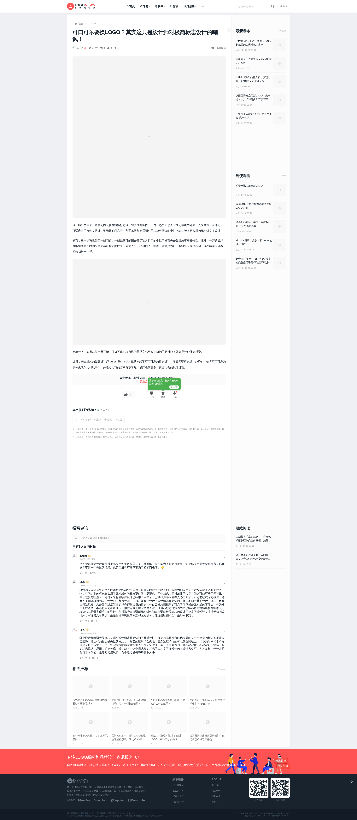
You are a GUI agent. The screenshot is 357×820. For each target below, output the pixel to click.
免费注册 (281, 760)
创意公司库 (178, 801)
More (282, 31)
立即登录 (283, 766)
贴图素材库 (178, 790)
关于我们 (216, 785)
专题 (146, 6)
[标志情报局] (81, 6)
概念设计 (109, 419)
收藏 (163, 397)
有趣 (75, 23)
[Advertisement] (149, 480)
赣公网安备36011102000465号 (258, 816)
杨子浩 (80, 48)
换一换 (282, 175)
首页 (132, 6)
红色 (119, 419)
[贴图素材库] (86, 800)
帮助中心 (216, 801)
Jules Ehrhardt (119, 361)
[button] (151, 394)
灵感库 (190, 6)
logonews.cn (265, 813)
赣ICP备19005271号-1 (281, 816)
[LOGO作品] (120, 800)
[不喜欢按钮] (86, 573)
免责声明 (91, 432)
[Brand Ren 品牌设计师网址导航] (103, 800)
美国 (81, 23)
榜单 (160, 6)
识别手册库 (178, 796)
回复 (94, 573)
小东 (82, 581)
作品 (175, 6)
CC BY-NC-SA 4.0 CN (126, 813)
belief (83, 555)
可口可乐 (117, 351)
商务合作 (216, 796)
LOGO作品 (178, 785)
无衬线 (205, 230)
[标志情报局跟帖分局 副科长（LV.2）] (89, 556)
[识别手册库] (136, 800)
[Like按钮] (125, 394)
